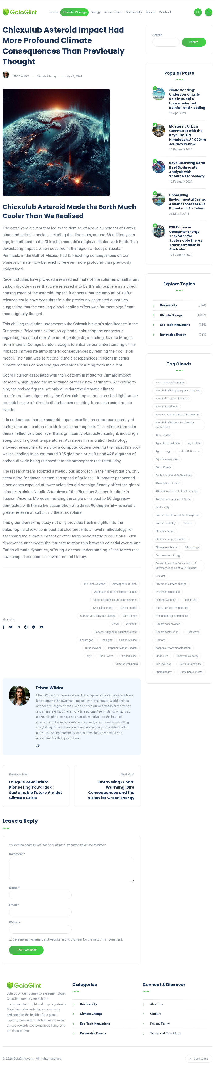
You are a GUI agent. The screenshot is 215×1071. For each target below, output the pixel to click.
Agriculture (194, 443)
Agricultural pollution (168, 443)
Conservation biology (168, 555)
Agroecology (163, 451)
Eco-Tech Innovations (175, 325)
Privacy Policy (160, 1024)
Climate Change (74, 12)
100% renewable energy (170, 382)
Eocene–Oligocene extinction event (116, 632)
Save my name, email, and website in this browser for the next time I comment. (68, 939)
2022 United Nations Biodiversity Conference (175, 425)
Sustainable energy (191, 671)
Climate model (128, 607)
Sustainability (164, 671)
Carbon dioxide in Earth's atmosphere (115, 599)
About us (156, 1004)
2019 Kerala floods (167, 406)
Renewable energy (187, 655)
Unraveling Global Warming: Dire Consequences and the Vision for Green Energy (111, 790)
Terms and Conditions (165, 1033)
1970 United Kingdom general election (178, 390)
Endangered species (168, 591)
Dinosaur (131, 623)
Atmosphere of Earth (124, 583)
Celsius (188, 523)
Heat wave (192, 632)
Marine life (162, 655)
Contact (165, 12)
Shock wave (106, 655)
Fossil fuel (190, 599)
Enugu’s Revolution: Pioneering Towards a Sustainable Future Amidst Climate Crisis (35, 790)
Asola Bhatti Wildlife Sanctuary (174, 475)
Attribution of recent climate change (115, 591)
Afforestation (163, 435)
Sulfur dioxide (129, 655)
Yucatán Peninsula (126, 663)
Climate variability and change (97, 615)
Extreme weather (166, 599)
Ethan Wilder (20, 76)
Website (14, 922)
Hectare (160, 640)
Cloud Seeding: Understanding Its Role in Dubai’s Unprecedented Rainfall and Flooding (187, 99)
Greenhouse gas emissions (172, 615)
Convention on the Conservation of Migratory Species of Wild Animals (176, 565)
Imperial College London (122, 647)
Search (157, 35)
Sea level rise (163, 663)
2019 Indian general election (172, 398)
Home (54, 12)
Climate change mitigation (171, 539)
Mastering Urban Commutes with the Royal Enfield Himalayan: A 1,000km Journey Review (187, 135)
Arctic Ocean (163, 467)
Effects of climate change (171, 583)
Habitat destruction (167, 632)
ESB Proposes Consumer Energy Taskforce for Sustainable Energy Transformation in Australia (185, 238)
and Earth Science (94, 583)
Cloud (115, 623)
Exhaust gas (86, 640)
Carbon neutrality (166, 523)
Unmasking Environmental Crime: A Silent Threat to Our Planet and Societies (187, 202)
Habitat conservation (168, 624)
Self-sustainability (190, 663)
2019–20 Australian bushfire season (177, 414)
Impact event (93, 647)
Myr (89, 655)
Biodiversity (134, 12)
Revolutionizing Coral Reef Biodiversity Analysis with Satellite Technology (187, 169)
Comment (17, 854)
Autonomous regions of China (173, 499)
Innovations (113, 12)
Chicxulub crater (102, 607)
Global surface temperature (172, 607)
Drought (160, 575)
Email (14, 905)
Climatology (130, 615)
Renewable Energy (173, 335)
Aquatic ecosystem (167, 459)
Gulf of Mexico (128, 640)
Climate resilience (166, 547)
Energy (96, 12)
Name (14, 888)
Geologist (106, 640)
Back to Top (201, 1058)
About (150, 12)
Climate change (165, 531)
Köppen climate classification (173, 647)
